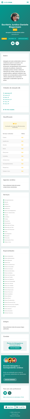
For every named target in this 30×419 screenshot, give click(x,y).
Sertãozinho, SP (8, 99)
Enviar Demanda (10, 379)
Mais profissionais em (12, 397)
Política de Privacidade (15, 416)
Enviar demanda (15, 348)
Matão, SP (6, 97)
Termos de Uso (15, 414)
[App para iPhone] (9, 408)
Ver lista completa (9, 109)
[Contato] (13, 43)
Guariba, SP (7, 95)
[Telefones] (17, 43)
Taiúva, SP (6, 103)
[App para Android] (20, 408)
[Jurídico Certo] (6, 3)
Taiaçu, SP (6, 101)
